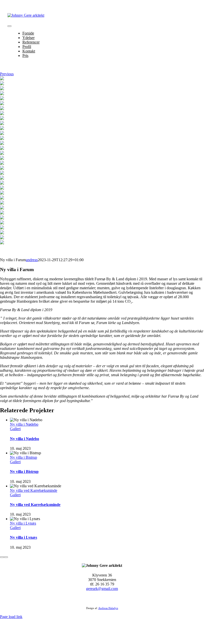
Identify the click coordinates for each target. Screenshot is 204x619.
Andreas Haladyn (108, 608)
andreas (32, 260)
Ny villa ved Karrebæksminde (33, 490)
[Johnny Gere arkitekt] (25, 15)
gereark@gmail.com (102, 588)
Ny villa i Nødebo (24, 424)
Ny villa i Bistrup (23, 457)
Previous (7, 74)
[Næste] (6, 557)
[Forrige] (2, 557)
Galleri (15, 429)
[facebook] (99, 598)
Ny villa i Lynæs (23, 523)
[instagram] (105, 598)
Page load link (11, 617)
